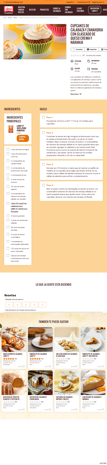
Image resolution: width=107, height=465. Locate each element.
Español (69, 2)
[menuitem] (21, 10)
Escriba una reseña (93, 55)
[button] (76, 94)
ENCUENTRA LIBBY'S (94, 9)
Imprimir (93, 49)
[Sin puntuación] (76, 55)
